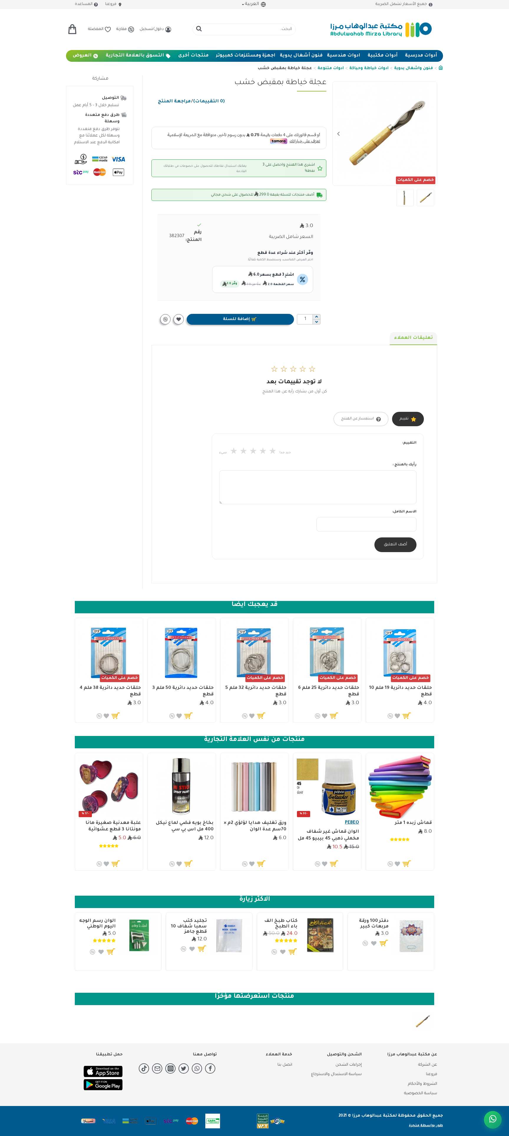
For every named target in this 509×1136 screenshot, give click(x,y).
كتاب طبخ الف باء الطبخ (281, 924)
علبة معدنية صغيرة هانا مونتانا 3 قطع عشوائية (113, 826)
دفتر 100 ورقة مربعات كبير (374, 924)
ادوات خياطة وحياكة (369, 68)
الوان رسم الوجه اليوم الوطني (97, 924)
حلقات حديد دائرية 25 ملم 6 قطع (328, 691)
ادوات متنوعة (331, 68)
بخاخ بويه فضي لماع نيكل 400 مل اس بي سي (185, 826)
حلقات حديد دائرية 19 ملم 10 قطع (400, 691)
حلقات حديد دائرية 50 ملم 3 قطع (183, 691)
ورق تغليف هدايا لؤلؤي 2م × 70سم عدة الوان (255, 826)
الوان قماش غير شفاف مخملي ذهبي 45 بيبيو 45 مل (328, 835)
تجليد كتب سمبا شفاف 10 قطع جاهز (189, 927)
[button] (431, 133)
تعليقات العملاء (413, 338)
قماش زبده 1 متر (413, 823)
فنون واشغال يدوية (413, 68)
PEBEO (352, 822)
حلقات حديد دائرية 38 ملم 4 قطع (110, 691)
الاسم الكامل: (404, 512)
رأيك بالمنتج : (405, 465)
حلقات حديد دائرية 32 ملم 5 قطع (255, 691)
